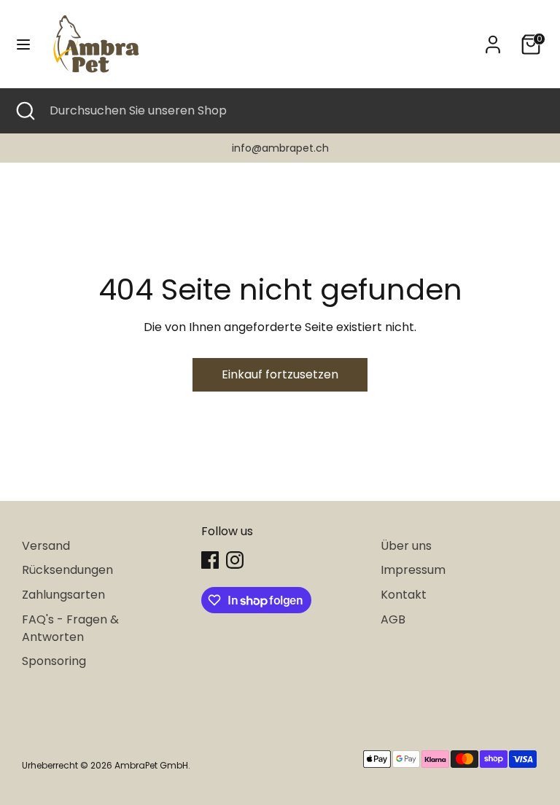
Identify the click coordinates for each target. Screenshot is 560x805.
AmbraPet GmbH (151, 765)
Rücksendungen (67, 569)
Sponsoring (54, 661)
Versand (46, 545)
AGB (393, 619)
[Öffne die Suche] (25, 111)
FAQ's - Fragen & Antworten (70, 628)
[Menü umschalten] (23, 44)
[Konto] (493, 38)
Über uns (406, 545)
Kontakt (404, 594)
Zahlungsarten (63, 594)
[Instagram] (235, 560)
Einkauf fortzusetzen (280, 374)
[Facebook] (210, 560)
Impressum (413, 569)
